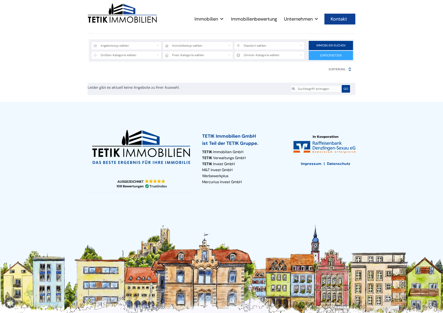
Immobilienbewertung (254, 19)
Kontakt (339, 19)
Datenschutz (338, 163)
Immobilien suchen (330, 45)
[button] (141, 184)
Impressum (311, 163)
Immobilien (206, 19)
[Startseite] (122, 13)
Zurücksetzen (331, 55)
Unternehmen (298, 19)
